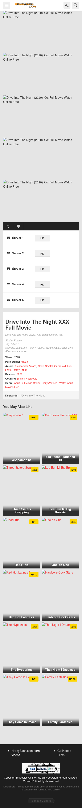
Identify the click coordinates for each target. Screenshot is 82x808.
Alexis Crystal (45, 366)
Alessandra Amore (25, 366)
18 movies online (41, 800)
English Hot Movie (26, 378)
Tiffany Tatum (19, 369)
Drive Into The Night (33, 395)
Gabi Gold (60, 366)
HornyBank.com (22, 750)
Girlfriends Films (64, 752)
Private (25, 361)
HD (42, 238)
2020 (19, 374)
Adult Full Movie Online (27, 383)
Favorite (18, 226)
